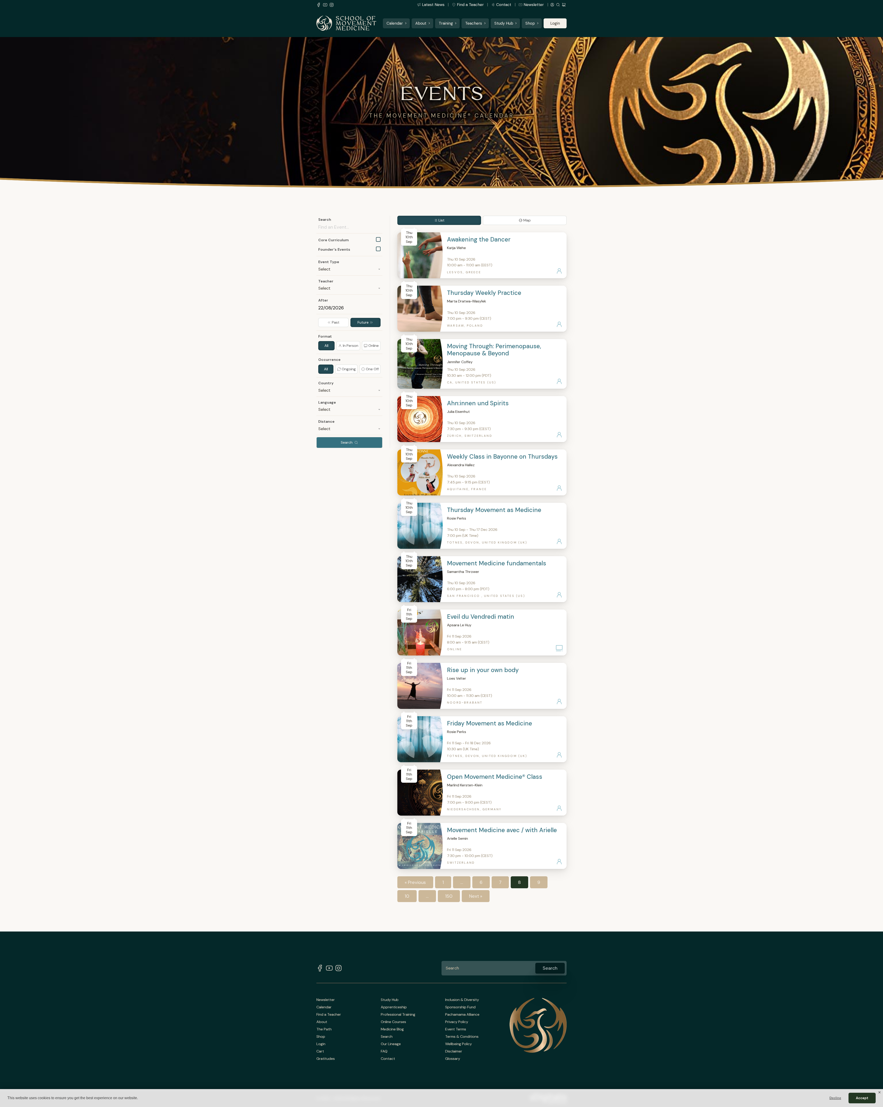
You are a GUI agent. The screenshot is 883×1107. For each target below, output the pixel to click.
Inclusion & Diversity (462, 1000)
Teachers (473, 23)
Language (327, 402)
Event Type (328, 261)
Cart (320, 1051)
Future (363, 322)
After (323, 300)
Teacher (325, 281)
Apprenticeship (394, 1007)
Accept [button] (862, 1098)
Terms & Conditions (462, 1036)
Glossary (452, 1059)
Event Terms (455, 1029)
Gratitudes (325, 1059)
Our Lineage (391, 1044)
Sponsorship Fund (460, 1007)
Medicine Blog (392, 1029)
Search (324, 219)
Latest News (433, 4)
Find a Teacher (470, 4)
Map (527, 220)
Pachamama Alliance (462, 1014)
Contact (503, 4)
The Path (324, 1029)
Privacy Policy (456, 1022)
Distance (326, 421)
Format (325, 336)
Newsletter (534, 4)
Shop (530, 23)
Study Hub (503, 23)
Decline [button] (835, 1098)
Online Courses (393, 1022)
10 (407, 896)
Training (446, 23)
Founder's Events (334, 249)
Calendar (395, 23)
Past (335, 322)
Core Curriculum (333, 240)
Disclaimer (453, 1051)
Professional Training (398, 1014)
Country (326, 383)
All (326, 345)
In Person (350, 345)
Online (373, 345)
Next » (475, 896)
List (441, 220)
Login (555, 23)
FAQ (384, 1051)
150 (449, 896)
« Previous (415, 882)
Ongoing (349, 369)
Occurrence (329, 359)
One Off (372, 369)
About (420, 23)
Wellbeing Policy (458, 1044)
